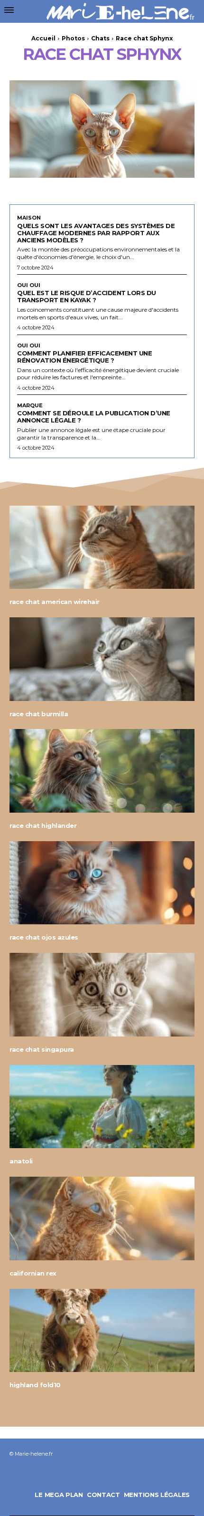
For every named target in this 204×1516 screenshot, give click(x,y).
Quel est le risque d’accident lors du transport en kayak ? (86, 296)
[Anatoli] (102, 1107)
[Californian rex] (102, 1218)
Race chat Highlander (42, 825)
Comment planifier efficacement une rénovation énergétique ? (84, 356)
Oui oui (28, 285)
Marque (30, 406)
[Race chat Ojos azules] (102, 883)
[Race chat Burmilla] (102, 659)
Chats (100, 38)
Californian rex (32, 1273)
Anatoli (21, 1161)
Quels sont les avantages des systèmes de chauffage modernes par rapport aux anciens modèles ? (96, 233)
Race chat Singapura (41, 1049)
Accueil (43, 38)
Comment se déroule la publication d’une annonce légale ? (93, 416)
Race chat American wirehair (54, 601)
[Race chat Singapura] (102, 994)
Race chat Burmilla (38, 714)
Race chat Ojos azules (43, 937)
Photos (73, 38)
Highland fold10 (35, 1385)
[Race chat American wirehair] (102, 547)
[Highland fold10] (102, 1330)
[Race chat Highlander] (102, 771)
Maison (29, 218)
